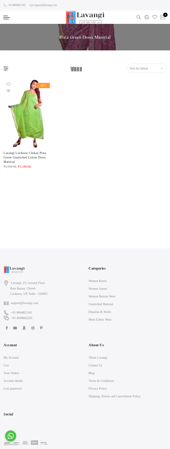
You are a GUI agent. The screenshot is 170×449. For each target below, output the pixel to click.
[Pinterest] (42, 328)
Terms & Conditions (101, 380)
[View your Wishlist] (155, 18)
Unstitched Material (101, 304)
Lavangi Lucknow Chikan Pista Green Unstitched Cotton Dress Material (25, 157)
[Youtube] (15, 328)
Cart (6, 365)
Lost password (12, 388)
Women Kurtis (98, 281)
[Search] (139, 18)
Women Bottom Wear (102, 296)
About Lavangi (98, 357)
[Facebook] (7, 328)
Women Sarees (98, 288)
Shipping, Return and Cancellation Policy (115, 396)
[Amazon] (24, 328)
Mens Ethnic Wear (100, 319)
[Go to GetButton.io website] (11, 444)
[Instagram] (33, 328)
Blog (92, 373)
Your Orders (11, 373)
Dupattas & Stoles (100, 312)
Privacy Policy (98, 388)
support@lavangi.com (24, 303)
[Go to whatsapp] (10, 435)
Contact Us (95, 365)
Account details (13, 380)
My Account (11, 357)
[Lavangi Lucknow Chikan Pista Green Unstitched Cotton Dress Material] (28, 114)
